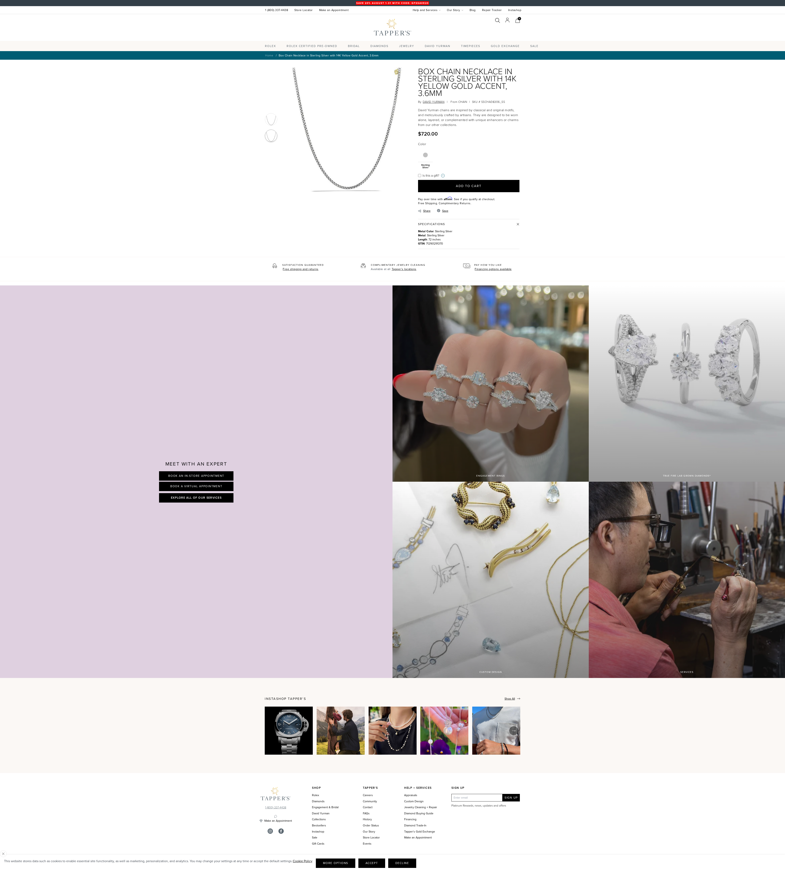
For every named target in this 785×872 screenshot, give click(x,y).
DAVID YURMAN (433, 102)
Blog (473, 10)
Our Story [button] (453, 10)
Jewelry (406, 46)
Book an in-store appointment (196, 476)
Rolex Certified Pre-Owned (312, 46)
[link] (517, 20)
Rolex (504, 31)
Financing (410, 819)
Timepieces (470, 46)
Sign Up (511, 798)
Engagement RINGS (490, 476)
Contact (367, 807)
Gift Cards (318, 844)
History (367, 819)
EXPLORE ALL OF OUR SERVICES (196, 498)
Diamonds (379, 46)
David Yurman (321, 813)
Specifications (431, 224)
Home (269, 55)
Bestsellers (319, 826)
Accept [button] (372, 863)
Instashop (514, 10)
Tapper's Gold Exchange (419, 832)
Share (427, 211)
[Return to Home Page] (275, 795)
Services (686, 672)
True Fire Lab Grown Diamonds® (687, 476)
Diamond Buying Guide (418, 813)
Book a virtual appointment (196, 486)
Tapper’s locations (404, 269)
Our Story (369, 832)
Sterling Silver (425, 166)
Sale (314, 838)
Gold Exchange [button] (505, 46)
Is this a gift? (431, 175)
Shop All (510, 699)
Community (370, 801)
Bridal (354, 46)
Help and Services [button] (425, 10)
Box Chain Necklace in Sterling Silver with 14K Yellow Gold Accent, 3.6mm (329, 55)
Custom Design (490, 672)
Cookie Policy (302, 861)
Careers (368, 795)
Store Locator (303, 10)
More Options (335, 863)
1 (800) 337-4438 (276, 10)
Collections (319, 819)
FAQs (366, 813)
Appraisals (410, 795)
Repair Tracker (492, 10)
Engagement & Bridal (325, 807)
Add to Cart (468, 186)
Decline (402, 863)
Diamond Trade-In (415, 826)
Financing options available (493, 269)
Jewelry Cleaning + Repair (420, 807)
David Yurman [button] (437, 46)
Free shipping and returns (300, 269)
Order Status (371, 826)
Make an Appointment (334, 10)
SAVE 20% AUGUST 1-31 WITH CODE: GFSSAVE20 (392, 3)
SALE (534, 46)
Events (367, 844)
